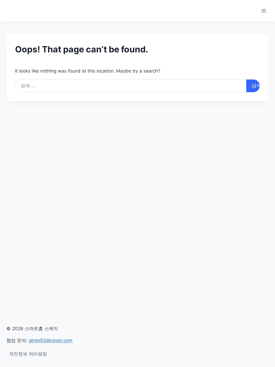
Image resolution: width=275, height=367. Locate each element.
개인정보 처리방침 (28, 354)
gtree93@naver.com (51, 340)
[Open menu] (264, 10)
